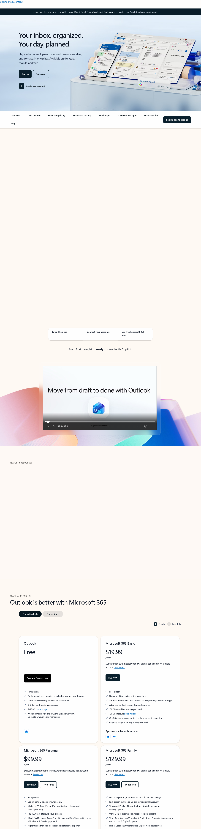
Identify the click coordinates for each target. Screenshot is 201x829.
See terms (119, 667)
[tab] (20, 160)
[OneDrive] (114, 736)
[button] (22, 540)
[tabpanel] (100, 218)
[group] (54, 511)
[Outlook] (108, 736)
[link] (15, 117)
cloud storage (41, 709)
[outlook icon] (26, 731)
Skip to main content (11, 1)
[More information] (51, 705)
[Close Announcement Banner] (186, 12)
